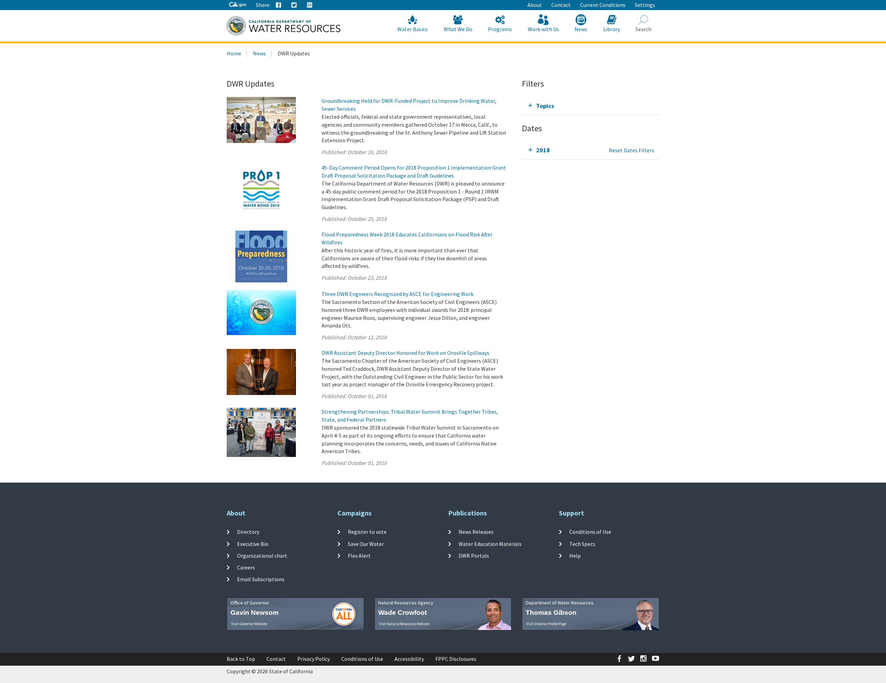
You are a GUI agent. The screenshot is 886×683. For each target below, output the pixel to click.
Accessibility (409, 658)
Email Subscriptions (260, 579)
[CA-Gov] (237, 5)
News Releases (476, 531)
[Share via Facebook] (278, 5)
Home (234, 53)
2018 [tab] (543, 150)
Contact (561, 4)
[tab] (590, 106)
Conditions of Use (590, 531)
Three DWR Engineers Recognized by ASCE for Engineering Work (397, 293)
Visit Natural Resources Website (404, 623)
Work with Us (543, 29)
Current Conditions (602, 4)
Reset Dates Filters (631, 150)
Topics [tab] (545, 106)
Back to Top (241, 658)
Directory (248, 531)
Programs (500, 29)
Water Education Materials (490, 543)
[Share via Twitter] (294, 5)
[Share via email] (310, 5)
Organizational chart (262, 555)
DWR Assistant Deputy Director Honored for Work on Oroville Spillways (405, 352)
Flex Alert (359, 555)
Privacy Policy (313, 658)
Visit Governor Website (249, 623)
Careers (246, 567)
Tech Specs (582, 543)
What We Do (458, 29)
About (534, 4)
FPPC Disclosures (455, 658)
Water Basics (412, 29)
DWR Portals (474, 555)
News (581, 29)
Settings (645, 4)
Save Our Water (366, 543)
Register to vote (367, 531)
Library (611, 29)
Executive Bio (253, 543)
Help (575, 555)
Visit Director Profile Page (546, 623)
